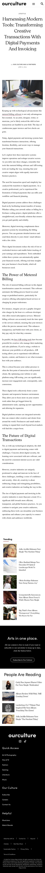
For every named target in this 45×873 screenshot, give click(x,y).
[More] (36, 59)
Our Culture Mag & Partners (24, 64)
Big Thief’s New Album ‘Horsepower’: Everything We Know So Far (29, 613)
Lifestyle (22, 13)
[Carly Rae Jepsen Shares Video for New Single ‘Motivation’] (8, 685)
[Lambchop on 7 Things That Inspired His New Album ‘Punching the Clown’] (8, 707)
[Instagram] (20, 741)
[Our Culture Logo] (14, 3)
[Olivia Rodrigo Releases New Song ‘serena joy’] (10, 582)
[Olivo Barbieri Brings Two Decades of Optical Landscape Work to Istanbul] (10, 566)
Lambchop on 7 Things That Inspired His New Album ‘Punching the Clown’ (28, 708)
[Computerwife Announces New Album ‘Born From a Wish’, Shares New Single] (10, 597)
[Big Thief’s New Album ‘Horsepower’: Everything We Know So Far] (10, 613)
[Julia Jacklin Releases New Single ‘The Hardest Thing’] (10, 550)
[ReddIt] (26, 59)
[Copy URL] (31, 59)
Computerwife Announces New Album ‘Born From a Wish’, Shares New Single (29, 597)
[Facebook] (16, 59)
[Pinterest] (21, 59)
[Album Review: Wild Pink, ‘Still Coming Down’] (8, 696)
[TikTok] (25, 741)
